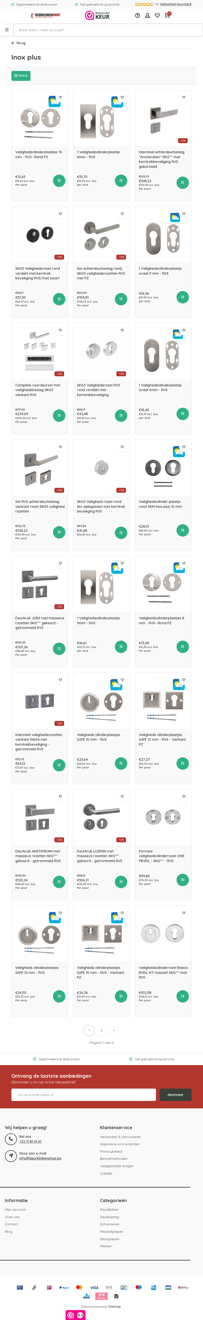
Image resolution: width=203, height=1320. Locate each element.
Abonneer (176, 1095)
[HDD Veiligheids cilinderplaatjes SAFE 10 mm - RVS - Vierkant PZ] (101, 934)
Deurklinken (109, 1209)
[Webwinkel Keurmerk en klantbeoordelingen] (97, 16)
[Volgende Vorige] (114, 1030)
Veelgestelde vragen (116, 1166)
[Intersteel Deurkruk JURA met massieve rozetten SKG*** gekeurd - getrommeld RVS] (40, 584)
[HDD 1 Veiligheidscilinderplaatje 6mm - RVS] (101, 118)
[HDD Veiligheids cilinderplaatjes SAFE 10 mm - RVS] (101, 700)
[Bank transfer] (109, 1288)
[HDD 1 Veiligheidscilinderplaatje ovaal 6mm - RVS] (163, 351)
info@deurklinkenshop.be (40, 1158)
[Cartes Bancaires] (168, 1288)
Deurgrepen (109, 1239)
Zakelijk (106, 1173)
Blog (8, 1231)
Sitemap (114, 1306)
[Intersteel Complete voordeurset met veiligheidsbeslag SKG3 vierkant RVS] (40, 351)
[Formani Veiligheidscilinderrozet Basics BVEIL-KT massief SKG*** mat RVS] (163, 934)
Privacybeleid (111, 1151)
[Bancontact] (124, 1288)
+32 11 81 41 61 (30, 1141)
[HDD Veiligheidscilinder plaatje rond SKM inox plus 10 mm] (163, 468)
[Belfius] (183, 1288)
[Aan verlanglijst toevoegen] (60, 97)
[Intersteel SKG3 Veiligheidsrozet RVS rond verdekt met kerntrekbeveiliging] (101, 351)
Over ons (12, 1217)
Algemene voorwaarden (120, 1144)
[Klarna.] (101, 1297)
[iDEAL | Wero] (49, 1288)
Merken (106, 1246)
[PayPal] (64, 1288)
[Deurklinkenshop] (45, 16)
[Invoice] (116, 1297)
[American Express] (153, 1288)
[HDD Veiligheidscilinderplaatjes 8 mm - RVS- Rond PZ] (163, 584)
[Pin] (20, 1288)
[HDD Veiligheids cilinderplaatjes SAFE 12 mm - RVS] (40, 934)
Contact (11, 1224)
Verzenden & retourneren (120, 1137)
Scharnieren (109, 1224)
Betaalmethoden (113, 1158)
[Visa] (94, 1288)
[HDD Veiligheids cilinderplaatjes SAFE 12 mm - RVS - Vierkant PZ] (163, 700)
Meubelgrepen (111, 1231)
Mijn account (15, 1209)
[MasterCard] (79, 1288)
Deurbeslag (109, 1217)
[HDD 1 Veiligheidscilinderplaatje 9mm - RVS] (101, 584)
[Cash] (34, 1288)
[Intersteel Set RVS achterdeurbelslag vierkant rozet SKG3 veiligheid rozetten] (40, 468)
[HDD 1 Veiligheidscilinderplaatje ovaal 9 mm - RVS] (163, 234)
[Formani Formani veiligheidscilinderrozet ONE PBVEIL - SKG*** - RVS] (163, 817)
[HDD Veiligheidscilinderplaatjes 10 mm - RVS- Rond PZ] (40, 118)
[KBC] (86, 1297)
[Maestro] (138, 1288)
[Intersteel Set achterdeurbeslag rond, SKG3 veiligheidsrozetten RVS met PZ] (101, 234)
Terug (20, 43)
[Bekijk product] (59, 181)
